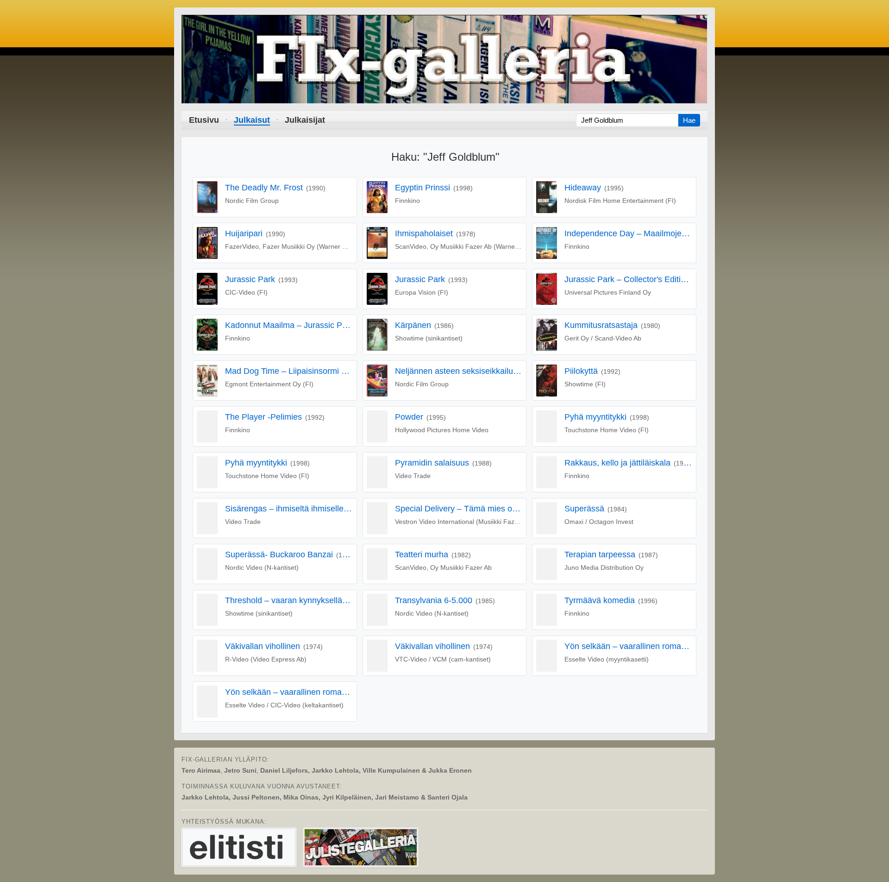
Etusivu (204, 120)
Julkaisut (252, 120)
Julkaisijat (305, 120)
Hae (689, 120)
